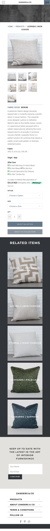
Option (10, 191)
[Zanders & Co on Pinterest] (25, 522)
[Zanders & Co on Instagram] (29, 522)
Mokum (24, 107)
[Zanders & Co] (25, 2)
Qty (9, 212)
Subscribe (15, 477)
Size (9, 201)
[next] (40, 50)
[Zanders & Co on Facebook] (20, 522)
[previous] (9, 50)
